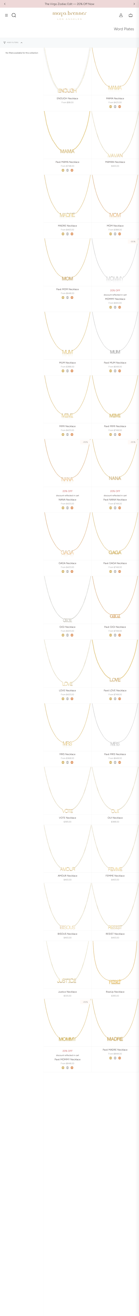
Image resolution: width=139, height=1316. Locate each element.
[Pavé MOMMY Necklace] (67, 1022)
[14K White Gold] (115, 106)
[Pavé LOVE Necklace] (115, 663)
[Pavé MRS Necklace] (115, 727)
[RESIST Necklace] (115, 907)
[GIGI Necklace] (67, 600)
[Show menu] (7, 15)
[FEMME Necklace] (115, 848)
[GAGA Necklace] (67, 536)
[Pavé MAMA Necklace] (67, 135)
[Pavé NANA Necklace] (115, 463)
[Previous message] (5, 4)
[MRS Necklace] (67, 727)
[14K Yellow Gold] (110, 106)
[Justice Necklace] (67, 965)
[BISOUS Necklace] (67, 907)
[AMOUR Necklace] (67, 848)
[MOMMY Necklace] (115, 262)
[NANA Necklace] (67, 463)
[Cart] (130, 15)
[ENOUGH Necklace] (67, 71)
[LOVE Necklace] (67, 663)
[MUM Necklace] (67, 335)
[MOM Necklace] (115, 198)
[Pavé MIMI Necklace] (115, 399)
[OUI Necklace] (115, 791)
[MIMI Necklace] (67, 399)
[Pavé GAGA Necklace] (115, 536)
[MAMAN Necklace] (115, 135)
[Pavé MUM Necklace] (115, 335)
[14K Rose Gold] (119, 106)
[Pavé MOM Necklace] (67, 262)
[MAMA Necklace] (115, 71)
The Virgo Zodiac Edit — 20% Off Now (69, 4)
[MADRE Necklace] (67, 198)
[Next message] (134, 4)
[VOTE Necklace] (67, 791)
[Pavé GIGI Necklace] (115, 600)
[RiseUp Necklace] (115, 965)
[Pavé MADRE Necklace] (115, 1022)
